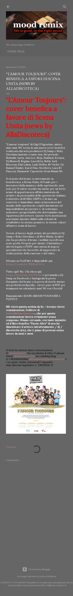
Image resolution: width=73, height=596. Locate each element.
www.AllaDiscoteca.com (20, 313)
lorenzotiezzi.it (17, 353)
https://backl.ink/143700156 (24, 275)
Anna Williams (48, 576)
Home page (16, 51)
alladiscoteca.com (24, 356)
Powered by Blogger (39, 569)
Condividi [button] (11, 447)
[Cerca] (65, 6)
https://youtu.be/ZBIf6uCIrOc (25, 264)
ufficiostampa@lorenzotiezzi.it (46, 359)
